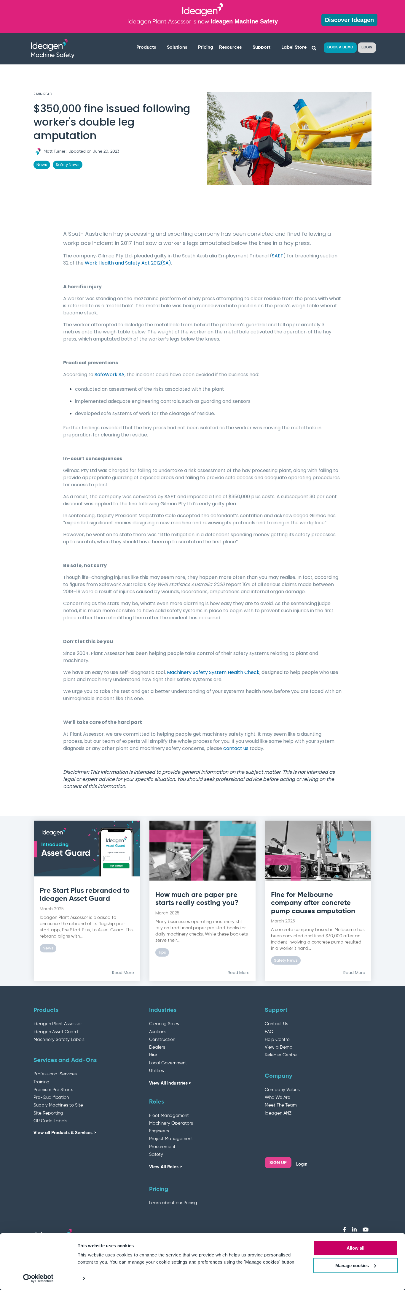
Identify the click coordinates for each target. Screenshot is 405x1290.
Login (301, 1164)
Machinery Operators (171, 1123)
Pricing (205, 47)
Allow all (355, 1248)
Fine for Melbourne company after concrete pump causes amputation (313, 903)
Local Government (168, 1063)
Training (42, 1082)
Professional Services (55, 1074)
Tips (162, 952)
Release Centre (281, 1055)
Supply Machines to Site (58, 1105)
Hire (153, 1055)
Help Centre (277, 1039)
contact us (235, 748)
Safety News (67, 164)
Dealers (157, 1047)
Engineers (159, 1131)
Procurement (162, 1147)
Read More (123, 972)
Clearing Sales (164, 1024)
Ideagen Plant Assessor (58, 1024)
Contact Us (276, 1024)
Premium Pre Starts (53, 1090)
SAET (277, 255)
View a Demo (278, 1047)
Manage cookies (352, 1265)
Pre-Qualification (51, 1097)
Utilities (156, 1071)
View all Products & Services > (65, 1133)
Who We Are (277, 1097)
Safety (156, 1154)
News (41, 164)
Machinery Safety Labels (59, 1039)
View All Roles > (165, 1167)
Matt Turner (54, 151)
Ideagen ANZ (278, 1113)
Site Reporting (48, 1113)
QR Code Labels (50, 1121)
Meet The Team (281, 1105)
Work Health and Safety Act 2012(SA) (128, 262)
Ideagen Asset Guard (56, 1032)
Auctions (157, 1032)
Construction (162, 1039)
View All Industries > (170, 1083)
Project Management (171, 1139)
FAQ (269, 1032)
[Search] (314, 48)
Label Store (294, 47)
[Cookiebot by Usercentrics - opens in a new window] (38, 1278)
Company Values (282, 1090)
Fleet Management (169, 1115)
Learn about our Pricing (173, 1203)
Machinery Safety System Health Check (213, 672)
